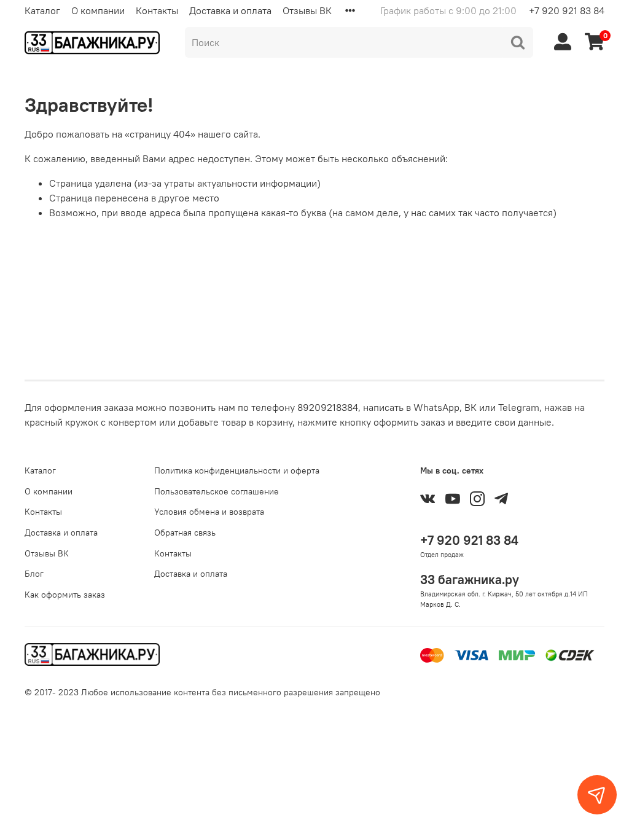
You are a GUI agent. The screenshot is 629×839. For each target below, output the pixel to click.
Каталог (42, 10)
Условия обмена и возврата (209, 511)
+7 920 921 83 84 (566, 10)
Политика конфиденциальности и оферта (236, 470)
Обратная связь (185, 532)
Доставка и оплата (230, 10)
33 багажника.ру (469, 579)
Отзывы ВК (307, 10)
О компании (98, 10)
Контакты (157, 10)
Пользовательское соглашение (216, 491)
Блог (34, 573)
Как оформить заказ (65, 594)
